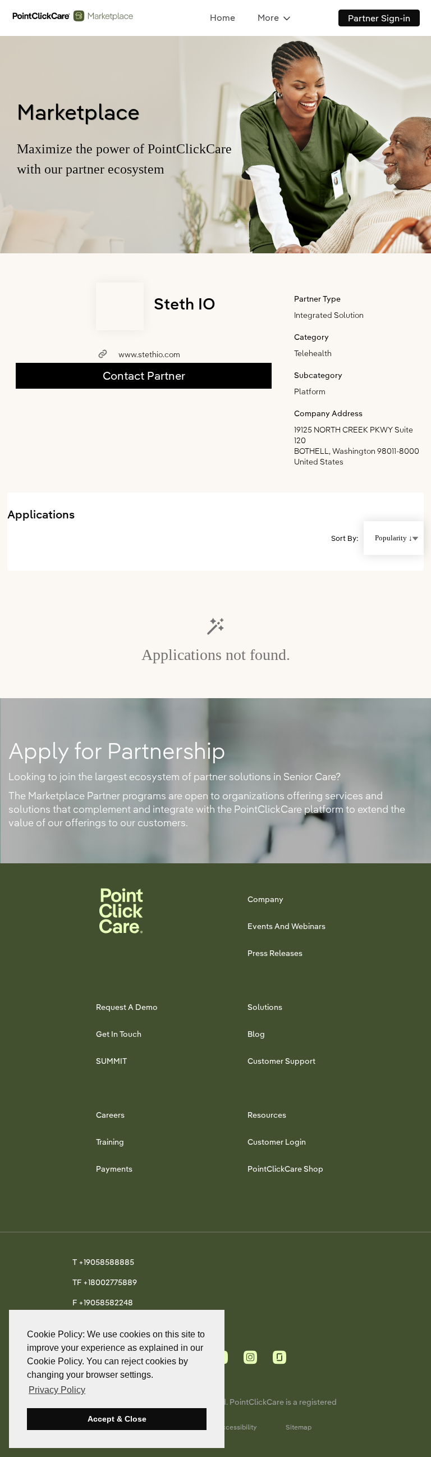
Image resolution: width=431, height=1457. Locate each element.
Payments (114, 1169)
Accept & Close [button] (117, 1418)
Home (222, 18)
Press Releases (274, 953)
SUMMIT (111, 1061)
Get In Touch (118, 1034)
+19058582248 (106, 1302)
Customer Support (281, 1061)
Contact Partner (144, 375)
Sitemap (298, 1427)
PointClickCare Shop (285, 1169)
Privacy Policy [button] (57, 1390)
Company (265, 899)
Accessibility (237, 1427)
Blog (256, 1034)
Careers (110, 1115)
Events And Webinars (286, 926)
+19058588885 (106, 1262)
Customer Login (276, 1142)
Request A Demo (127, 1007)
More (268, 18)
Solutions (264, 1007)
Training (110, 1142)
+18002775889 (110, 1282)
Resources (266, 1115)
